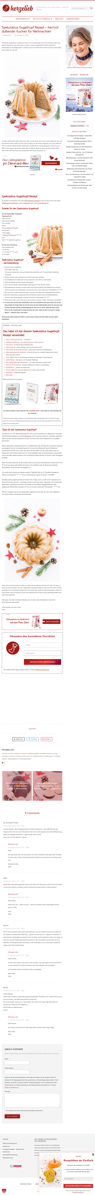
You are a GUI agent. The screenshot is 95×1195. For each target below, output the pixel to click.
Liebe (8, 233)
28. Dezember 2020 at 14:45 (11, 928)
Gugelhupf (32, 728)
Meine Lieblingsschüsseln (14, 339)
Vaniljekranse (42, 203)
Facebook (34, 739)
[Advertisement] (32, 186)
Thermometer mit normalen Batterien (17, 370)
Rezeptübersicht (23, 19)
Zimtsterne (26, 203)
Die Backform (10, 367)
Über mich (59, 19)
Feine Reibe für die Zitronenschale (17, 350)
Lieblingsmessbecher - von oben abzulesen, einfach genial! (24, 342)
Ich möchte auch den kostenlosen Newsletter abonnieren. (24, 1110)
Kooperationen (73, 19)
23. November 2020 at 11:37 (11, 881)
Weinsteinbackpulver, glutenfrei (16, 352)
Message (7, 1091)
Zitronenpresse (10, 347)
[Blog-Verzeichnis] (15, 1166)
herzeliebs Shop (34, 411)
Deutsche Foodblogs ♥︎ (42, 19)
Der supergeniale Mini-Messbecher (17, 362)
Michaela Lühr (22, 35)
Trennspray (9, 345)
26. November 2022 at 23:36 (16, 1020)
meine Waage (10, 360)
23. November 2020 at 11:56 (16, 897)
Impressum (6, 1146)
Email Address (9, 1068)
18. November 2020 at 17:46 (11, 826)
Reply (22, 826)
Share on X (19, 739)
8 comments (7, 35)
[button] (4, 1191)
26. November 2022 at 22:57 (11, 990)
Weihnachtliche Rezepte (32, 201)
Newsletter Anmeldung (10, 1155)
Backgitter (9, 372)
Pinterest (47, 739)
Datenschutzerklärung (42, 670)
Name (6, 1059)
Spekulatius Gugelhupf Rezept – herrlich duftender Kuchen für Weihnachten (30, 29)
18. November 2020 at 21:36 (16, 847)
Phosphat (27, 436)
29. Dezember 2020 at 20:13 (16, 955)
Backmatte (9, 375)
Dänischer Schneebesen (13, 365)
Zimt (7, 357)
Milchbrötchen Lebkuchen (10, 203)
